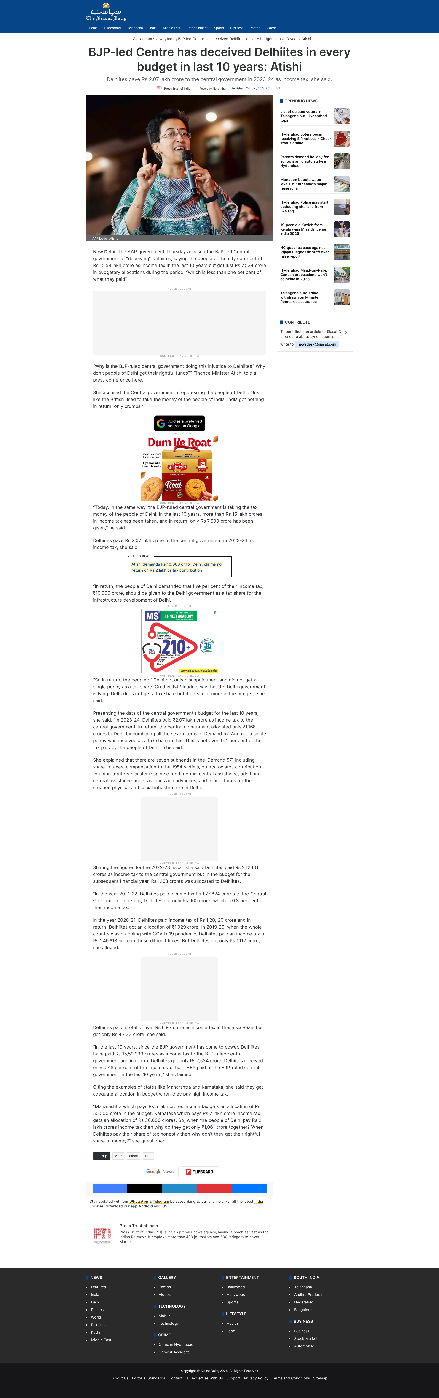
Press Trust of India (177, 88)
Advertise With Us (207, 1378)
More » (126, 1241)
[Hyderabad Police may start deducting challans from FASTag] (342, 207)
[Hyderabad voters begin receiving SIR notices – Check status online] (342, 139)
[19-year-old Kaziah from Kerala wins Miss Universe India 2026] (342, 229)
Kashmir (98, 1332)
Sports (219, 28)
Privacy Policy (256, 1378)
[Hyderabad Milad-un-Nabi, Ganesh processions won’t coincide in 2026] (342, 275)
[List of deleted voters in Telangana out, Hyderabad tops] (342, 116)
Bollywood (236, 1287)
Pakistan (98, 1324)
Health (232, 1323)
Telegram (161, 1201)
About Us (120, 1378)
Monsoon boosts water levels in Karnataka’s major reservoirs (303, 184)
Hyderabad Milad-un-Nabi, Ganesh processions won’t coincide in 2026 (303, 274)
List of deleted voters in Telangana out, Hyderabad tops (303, 116)
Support (233, 1378)
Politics (97, 1309)
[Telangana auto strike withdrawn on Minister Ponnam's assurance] (342, 297)
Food (231, 1331)
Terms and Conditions (291, 1378)
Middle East (171, 28)
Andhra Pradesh (308, 1294)
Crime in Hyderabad (176, 1344)
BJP (148, 1156)
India (153, 28)
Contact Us (178, 1378)
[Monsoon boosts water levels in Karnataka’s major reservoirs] (342, 184)
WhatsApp (138, 1201)
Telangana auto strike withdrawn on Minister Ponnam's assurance (300, 297)
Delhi (95, 1302)
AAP (118, 1156)
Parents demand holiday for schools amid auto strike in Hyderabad (304, 161)
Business (236, 28)
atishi (133, 1156)
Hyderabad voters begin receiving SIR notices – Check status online (306, 138)
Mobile (164, 1316)
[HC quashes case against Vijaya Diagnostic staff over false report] (342, 252)
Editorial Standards (148, 1378)
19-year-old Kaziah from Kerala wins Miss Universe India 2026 (303, 229)
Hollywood (236, 1294)
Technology (169, 1323)
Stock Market (306, 1338)
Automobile (304, 1346)
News (159, 38)
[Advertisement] (179, 322)
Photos (255, 28)
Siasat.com (142, 38)
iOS (164, 1206)
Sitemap (320, 1378)
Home (93, 28)
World (96, 1317)
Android (146, 1206)
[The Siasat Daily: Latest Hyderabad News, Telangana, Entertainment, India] (106, 12)
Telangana (135, 28)
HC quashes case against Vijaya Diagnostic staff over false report (304, 252)
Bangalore (303, 1309)
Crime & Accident (174, 1352)
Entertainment (197, 28)
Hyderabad (112, 28)
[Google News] (160, 1172)
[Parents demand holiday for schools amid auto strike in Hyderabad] (342, 161)
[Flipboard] (199, 1171)
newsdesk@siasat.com (317, 344)
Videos (271, 28)
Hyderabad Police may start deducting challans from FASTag (304, 206)
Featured (98, 1287)
